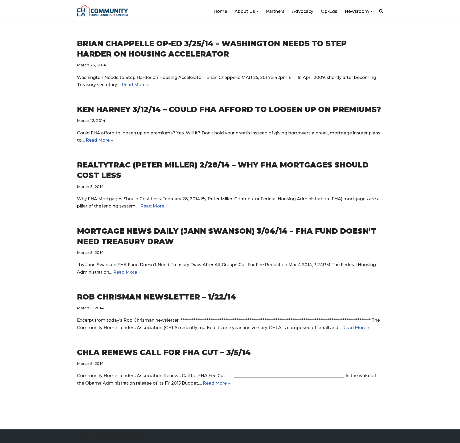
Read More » (135, 84)
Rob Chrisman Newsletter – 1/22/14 (156, 296)
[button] (257, 11)
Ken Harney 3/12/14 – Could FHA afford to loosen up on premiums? (229, 109)
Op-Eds (329, 11)
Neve (82, 436)
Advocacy (302, 11)
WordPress (131, 436)
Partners (275, 11)
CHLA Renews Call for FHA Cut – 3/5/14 (164, 352)
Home (220, 11)
